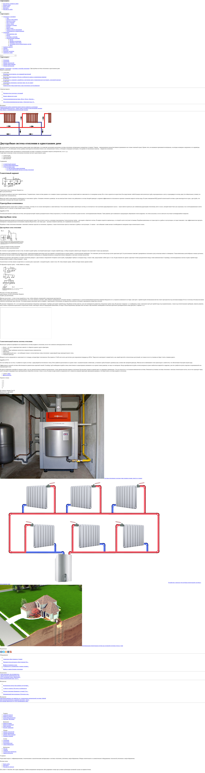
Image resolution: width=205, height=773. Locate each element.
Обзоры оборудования (9, 64)
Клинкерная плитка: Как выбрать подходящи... (16, 685)
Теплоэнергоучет (7, 743)
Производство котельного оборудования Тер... (16, 662)
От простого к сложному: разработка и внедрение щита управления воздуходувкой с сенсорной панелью (32, 80)
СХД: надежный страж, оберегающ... (10, 677)
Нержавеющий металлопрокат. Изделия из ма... (16, 694)
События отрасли (8, 715)
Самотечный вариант (9, 164)
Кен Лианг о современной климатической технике (14, 109)
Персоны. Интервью (8, 719)
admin (8, 373)
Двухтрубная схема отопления (15, 168)
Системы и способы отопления (20, 68)
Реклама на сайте (8, 9)
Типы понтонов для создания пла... (10, 674)
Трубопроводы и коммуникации (15, 31)
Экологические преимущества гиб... (10, 675)
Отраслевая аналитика (9, 717)
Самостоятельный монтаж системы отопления (20, 169)
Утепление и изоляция (9, 16)
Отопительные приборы (13, 38)
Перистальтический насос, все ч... (9, 678)
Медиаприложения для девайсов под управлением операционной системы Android (23, 698)
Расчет (8, 35)
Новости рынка (7, 723)
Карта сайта (6, 6)
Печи (11, 45)
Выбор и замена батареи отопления (13, 669)
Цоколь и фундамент (12, 19)
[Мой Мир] (8, 652)
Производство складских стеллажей (13, 93)
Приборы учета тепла (15, 42)
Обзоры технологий (8, 63)
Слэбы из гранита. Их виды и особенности (15, 688)
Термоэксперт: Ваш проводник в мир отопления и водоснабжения (21, 85)
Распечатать (7, 375)
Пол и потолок (10, 22)
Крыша (8, 26)
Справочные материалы (9, 751)
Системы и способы (11, 37)
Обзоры (5, 48)
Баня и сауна (9, 28)
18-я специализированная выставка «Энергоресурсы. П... (19, 102)
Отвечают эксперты (8, 51)
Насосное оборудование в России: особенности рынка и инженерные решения (24, 77)
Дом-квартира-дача (11, 34)
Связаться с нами (8, 52)
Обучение (6, 49)
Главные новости (8, 47)
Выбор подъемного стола (10, 665)
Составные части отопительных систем (20, 44)
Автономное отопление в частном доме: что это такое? (18, 82)
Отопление (6, 32)
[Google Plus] (11, 652)
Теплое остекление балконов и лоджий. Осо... (15, 691)
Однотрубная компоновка (10, 165)
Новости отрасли (8, 716)
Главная (2, 68)
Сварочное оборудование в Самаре (12, 659)
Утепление (6, 60)
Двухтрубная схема (9, 167)
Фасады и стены (10, 21)
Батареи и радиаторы (15, 41)
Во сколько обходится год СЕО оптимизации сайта (14, 701)
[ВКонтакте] (1, 652)
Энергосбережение (8, 744)
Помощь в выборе (8, 736)
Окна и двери (10, 24)
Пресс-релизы (7, 726)
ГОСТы (5, 748)
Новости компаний (8, 724)
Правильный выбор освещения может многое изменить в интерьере (19, 107)
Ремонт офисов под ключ (10, 96)
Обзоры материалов (8, 65)
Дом (7, 18)
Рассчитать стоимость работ (10, 3)
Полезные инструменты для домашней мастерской (17, 74)
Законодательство (8, 753)
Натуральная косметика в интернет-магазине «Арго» (14, 699)
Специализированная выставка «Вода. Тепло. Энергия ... (19, 99)
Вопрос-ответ (7, 5)
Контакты (6, 8)
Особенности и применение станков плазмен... (16, 666)
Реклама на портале (8, 766)
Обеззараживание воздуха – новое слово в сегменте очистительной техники (21, 108)
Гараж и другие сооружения (14, 29)
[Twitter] (4, 652)
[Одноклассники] (6, 652)
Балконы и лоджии (11, 25)
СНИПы (5, 750)
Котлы (11, 39)
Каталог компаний (8, 727)
